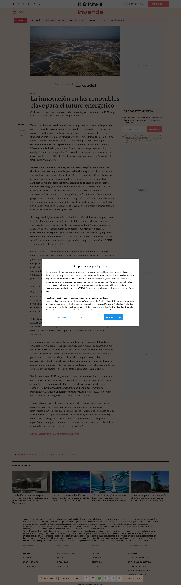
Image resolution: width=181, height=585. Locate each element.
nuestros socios (85, 272)
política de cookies (112, 288)
